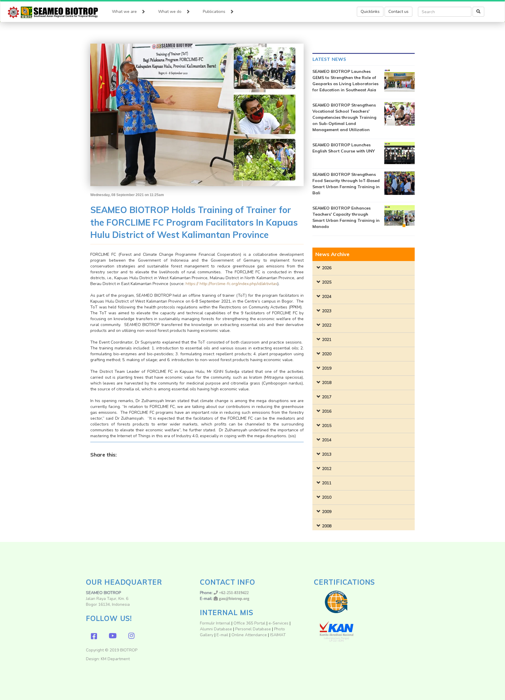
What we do (169, 11)
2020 (326, 354)
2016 (326, 411)
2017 (326, 397)
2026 (326, 268)
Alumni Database (216, 629)
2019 (326, 368)
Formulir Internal (215, 623)
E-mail (223, 635)
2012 (326, 468)
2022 (326, 325)
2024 (326, 296)
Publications (214, 11)
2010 (326, 497)
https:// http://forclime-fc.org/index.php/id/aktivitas (231, 283)
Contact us (398, 11)
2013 (326, 454)
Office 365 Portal (249, 623)
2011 (326, 483)
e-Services (278, 623)
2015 (326, 425)
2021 (326, 339)
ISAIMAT (278, 635)
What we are (124, 11)
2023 (326, 311)
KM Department (115, 659)
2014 (326, 440)
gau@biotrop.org (234, 598)
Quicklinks (370, 11)
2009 (326, 511)
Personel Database (253, 629)
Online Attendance (249, 635)
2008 (326, 526)
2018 (326, 382)
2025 (326, 282)
